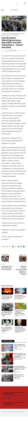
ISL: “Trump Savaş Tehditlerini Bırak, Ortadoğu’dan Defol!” (7, 329)
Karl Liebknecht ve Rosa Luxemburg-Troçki (7, 314)
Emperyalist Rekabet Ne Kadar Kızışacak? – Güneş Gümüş (20, 346)
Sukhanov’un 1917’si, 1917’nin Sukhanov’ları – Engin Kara (19, 376)
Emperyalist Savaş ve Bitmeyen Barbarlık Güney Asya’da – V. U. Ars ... (20, 313)
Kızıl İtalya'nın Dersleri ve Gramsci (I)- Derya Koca (20, 297)
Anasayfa (4, 33)
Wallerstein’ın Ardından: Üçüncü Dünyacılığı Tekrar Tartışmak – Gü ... (20, 329)
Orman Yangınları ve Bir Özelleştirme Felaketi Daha (7, 297)
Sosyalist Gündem (13, 50)
